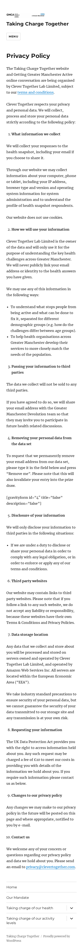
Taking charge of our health (29, 908)
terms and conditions (35, 92)
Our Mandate (17, 898)
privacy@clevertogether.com (50, 867)
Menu (13, 36)
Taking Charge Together (37, 24)
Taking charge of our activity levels (30, 920)
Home (11, 887)
